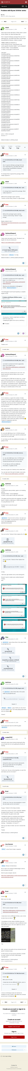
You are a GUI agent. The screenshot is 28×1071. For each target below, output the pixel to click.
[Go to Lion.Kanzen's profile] (2, 845)
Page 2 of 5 (14, 21)
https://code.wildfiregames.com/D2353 (11, 242)
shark (20, 159)
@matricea (4, 518)
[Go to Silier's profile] (2, 638)
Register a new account (14, 1026)
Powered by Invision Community (14, 1068)
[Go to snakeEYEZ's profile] (2, 738)
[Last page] (26, 21)
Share (14, 1046)
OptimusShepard (10, 233)
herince (21, 453)
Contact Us (14, 1065)
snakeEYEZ (6, 759)
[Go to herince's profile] (2, 429)
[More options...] (25, 28)
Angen (19, 688)
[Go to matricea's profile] (2, 484)
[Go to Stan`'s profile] (2, 154)
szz (3, 14)
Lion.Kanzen (9, 844)
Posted (11, 29)
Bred (6, 791)
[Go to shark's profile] (2, 28)
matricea (8, 483)
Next (22, 21)
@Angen (4, 707)
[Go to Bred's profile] (2, 792)
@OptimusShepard (11, 287)
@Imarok (11, 254)
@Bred (3, 865)
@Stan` (9, 707)
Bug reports (12, 16)
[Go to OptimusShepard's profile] (2, 234)
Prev (5, 21)
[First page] (2, 21)
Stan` (20, 187)
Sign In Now (14, 1037)
